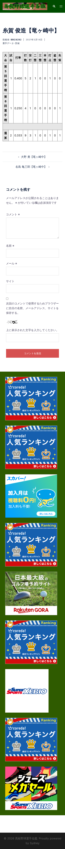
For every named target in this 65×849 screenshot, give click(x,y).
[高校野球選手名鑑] (25, 6)
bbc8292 (16, 39)
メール (11, 263)
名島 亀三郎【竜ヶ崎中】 (31, 166)
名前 (10, 245)
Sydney (35, 843)
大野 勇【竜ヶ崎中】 (34, 156)
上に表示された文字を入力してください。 (32, 330)
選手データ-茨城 (11, 43)
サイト (10, 281)
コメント (13, 214)
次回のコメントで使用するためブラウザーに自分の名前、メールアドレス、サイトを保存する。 (32, 308)
